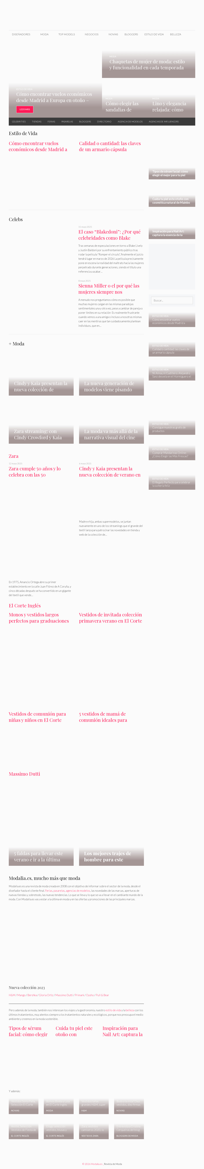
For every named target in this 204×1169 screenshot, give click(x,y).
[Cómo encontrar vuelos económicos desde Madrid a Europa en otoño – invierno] (55, 115)
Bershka (32, 995)
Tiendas (36, 121)
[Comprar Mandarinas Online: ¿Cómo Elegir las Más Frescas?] (170, 458)
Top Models (66, 34)
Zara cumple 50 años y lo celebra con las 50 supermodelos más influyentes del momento (41, 477)
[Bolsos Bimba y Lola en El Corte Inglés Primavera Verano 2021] (58, 1111)
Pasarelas (67, 121)
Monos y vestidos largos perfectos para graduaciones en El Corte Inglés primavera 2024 (39, 623)
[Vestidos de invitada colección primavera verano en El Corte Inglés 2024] (111, 656)
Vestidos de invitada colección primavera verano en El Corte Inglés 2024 (110, 620)
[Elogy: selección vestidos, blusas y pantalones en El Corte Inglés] (58, 1134)
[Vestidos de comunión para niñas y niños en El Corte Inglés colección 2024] (41, 763)
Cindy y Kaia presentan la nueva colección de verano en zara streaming (110, 474)
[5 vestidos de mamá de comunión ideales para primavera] (111, 762)
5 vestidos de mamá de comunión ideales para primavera (103, 720)
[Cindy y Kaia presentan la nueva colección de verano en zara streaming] (41, 383)
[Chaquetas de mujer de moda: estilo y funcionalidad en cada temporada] (148, 75)
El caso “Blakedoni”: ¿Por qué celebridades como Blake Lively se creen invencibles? (109, 237)
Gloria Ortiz (46, 995)
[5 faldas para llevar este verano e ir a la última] (41, 863)
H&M (12, 995)
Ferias (51, 121)
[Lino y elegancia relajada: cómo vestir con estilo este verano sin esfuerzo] (172, 115)
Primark (79, 995)
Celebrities (19, 121)
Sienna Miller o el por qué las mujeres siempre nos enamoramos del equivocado (108, 291)
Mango (21, 995)
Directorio (104, 121)
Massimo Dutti (24, 774)
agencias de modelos (78, 890)
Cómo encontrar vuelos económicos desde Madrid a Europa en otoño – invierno (38, 149)
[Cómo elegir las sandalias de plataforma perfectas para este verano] (125, 115)
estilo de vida (113, 1010)
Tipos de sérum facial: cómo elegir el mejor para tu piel (28, 1037)
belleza (130, 1010)
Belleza (175, 34)
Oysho (90, 995)
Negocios (91, 34)
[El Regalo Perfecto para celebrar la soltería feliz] (170, 487)
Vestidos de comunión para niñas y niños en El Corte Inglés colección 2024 (37, 720)
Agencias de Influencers (163, 121)
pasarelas (59, 890)
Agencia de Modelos (130, 121)
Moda (44, 34)
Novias (113, 34)
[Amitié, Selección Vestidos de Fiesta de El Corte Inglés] (23, 1137)
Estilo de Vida (154, 34)
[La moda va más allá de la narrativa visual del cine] (111, 435)
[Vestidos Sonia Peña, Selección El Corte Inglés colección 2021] (23, 1111)
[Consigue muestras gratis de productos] (170, 432)
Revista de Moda (113, 1163)
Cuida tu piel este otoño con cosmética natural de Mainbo (75, 1037)
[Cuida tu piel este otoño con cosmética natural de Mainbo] (76, 1061)
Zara (13, 456)
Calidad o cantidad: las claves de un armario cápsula (110, 146)
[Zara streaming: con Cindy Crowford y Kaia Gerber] (41, 441)
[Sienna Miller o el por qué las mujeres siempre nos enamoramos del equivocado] (41, 303)
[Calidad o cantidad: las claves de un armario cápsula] (111, 195)
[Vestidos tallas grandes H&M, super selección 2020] (94, 1111)
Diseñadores (21, 34)
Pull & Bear (102, 995)
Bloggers (131, 34)
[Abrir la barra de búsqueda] (190, 34)
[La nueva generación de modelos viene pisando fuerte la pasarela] (111, 393)
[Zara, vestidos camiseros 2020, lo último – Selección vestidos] (94, 1133)
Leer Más (25, 109)
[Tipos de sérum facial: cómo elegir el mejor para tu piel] (29, 1081)
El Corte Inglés (25, 605)
